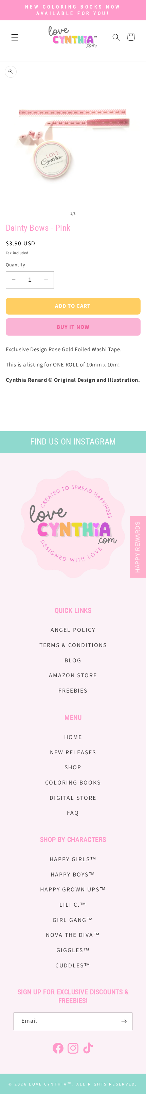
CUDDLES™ (73, 965)
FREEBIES (73, 690)
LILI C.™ (73, 905)
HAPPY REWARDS (138, 547)
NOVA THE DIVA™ (73, 935)
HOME (73, 737)
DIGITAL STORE (73, 798)
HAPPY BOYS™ (73, 874)
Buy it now (73, 327)
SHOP (73, 767)
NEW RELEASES (73, 752)
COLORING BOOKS (73, 782)
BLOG (73, 660)
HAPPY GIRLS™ (73, 859)
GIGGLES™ (73, 950)
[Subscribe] (124, 1021)
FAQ (73, 813)
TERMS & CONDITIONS (73, 645)
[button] (15, 37)
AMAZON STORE (73, 675)
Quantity (15, 265)
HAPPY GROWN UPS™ (73, 889)
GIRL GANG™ (73, 920)
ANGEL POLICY (73, 630)
